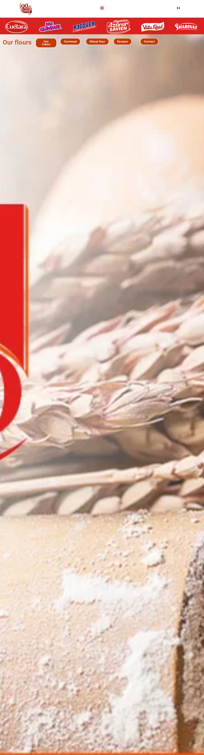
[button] (102, 8)
